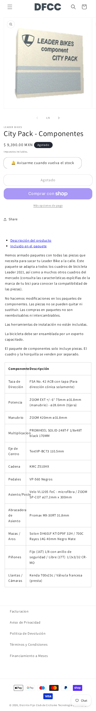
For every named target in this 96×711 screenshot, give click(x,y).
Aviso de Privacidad (25, 622)
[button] (9, 6)
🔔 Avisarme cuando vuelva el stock (42, 162)
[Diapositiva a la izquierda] (37, 117)
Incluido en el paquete (28, 246)
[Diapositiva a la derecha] (58, 117)
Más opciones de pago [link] (48, 205)
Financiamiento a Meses (29, 656)
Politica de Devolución (28, 633)
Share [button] (13, 219)
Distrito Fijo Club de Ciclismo (38, 705)
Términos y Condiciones (29, 644)
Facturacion (19, 611)
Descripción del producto (30, 240)
